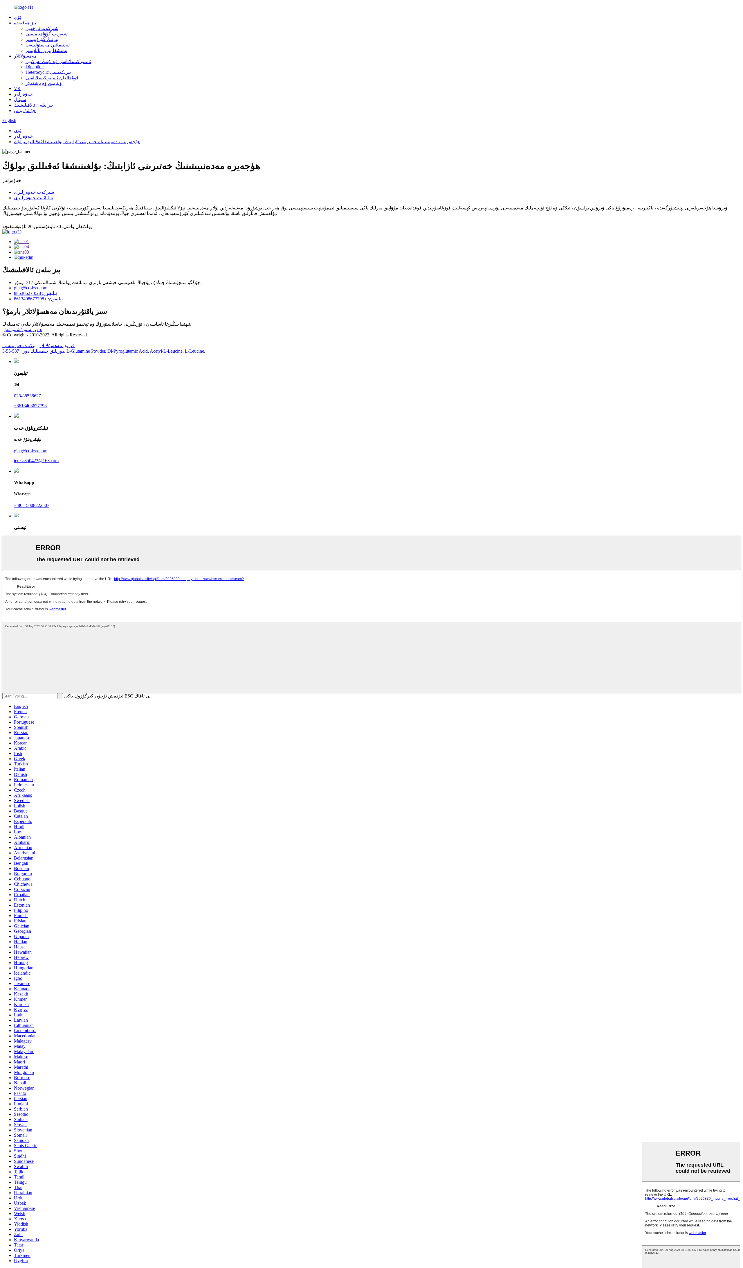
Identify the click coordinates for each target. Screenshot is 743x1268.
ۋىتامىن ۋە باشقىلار (44, 83)
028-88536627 (27, 395)
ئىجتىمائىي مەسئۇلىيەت (48, 44)
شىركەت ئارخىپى (42, 28)
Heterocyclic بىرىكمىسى (48, 72)
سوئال (20, 99)
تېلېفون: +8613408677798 (38, 298)
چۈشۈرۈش (25, 110)
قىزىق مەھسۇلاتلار (57, 345)
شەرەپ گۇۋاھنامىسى (46, 33)
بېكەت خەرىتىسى (18, 345)
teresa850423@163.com (36, 460)
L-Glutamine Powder (85, 351)
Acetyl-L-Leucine (166, 351)
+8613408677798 (30, 405)
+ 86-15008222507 (31, 505)
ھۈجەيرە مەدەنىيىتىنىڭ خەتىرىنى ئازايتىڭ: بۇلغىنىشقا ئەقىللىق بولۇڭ (77, 141)
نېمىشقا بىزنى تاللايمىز (46, 50)
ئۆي (17, 17)
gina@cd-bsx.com (30, 287)
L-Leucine (194, 351)
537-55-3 (10, 351)
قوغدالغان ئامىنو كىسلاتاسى (52, 77)
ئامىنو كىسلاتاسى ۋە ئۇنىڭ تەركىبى (58, 61)
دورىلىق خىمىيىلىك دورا (42, 351)
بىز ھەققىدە (25, 22)
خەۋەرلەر (23, 94)
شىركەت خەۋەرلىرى (34, 192)
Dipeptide (35, 66)
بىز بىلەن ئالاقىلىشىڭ (33, 105)
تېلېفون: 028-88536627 (35, 293)
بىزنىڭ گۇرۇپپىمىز (42, 39)
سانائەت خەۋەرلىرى (33, 197)
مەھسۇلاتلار (25, 55)
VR (17, 88)
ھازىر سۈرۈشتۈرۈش (22, 329)
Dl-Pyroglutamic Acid (127, 351)
